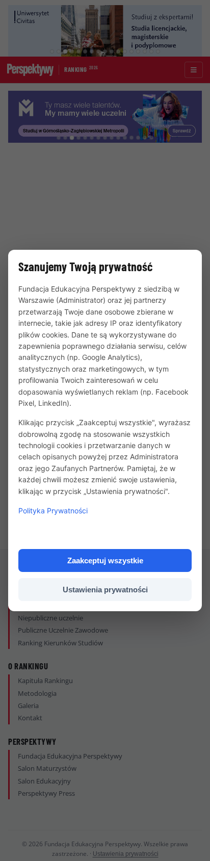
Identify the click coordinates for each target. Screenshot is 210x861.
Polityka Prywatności (53, 510)
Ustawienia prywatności (105, 589)
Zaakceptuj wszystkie (105, 560)
